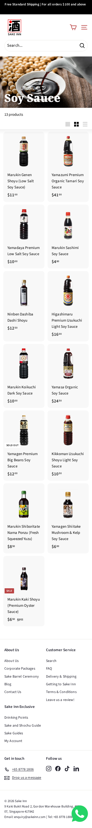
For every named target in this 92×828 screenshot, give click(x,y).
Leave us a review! (60, 699)
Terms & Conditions (61, 692)
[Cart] (73, 27)
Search (51, 660)
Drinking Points (16, 717)
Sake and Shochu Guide (22, 725)
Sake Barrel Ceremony (21, 676)
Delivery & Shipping (61, 676)
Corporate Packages (19, 668)
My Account (13, 741)
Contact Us (12, 692)
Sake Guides (13, 733)
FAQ (49, 668)
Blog (8, 684)
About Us (11, 660)
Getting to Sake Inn (61, 684)
